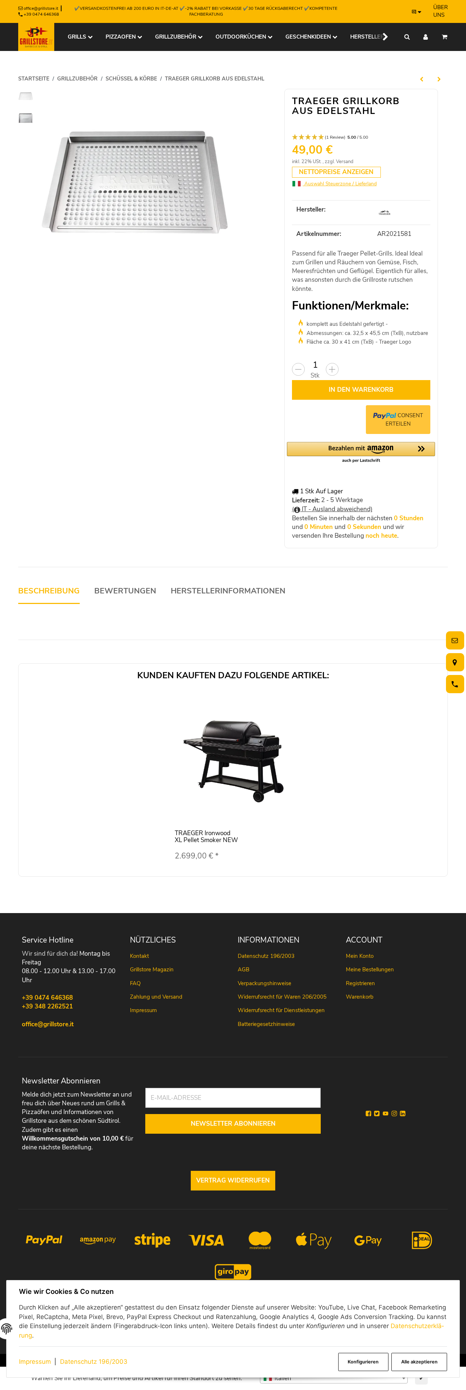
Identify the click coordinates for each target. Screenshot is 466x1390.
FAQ (135, 983)
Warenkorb (360, 996)
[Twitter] (377, 1113)
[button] (381, 37)
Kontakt (139, 956)
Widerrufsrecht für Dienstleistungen (281, 1010)
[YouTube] (385, 1113)
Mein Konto (360, 956)
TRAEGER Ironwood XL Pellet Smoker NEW (206, 836)
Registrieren (360, 983)
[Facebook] (368, 1113)
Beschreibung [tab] (49, 591)
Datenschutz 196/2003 (93, 1361)
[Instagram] (394, 1113)
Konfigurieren (363, 1362)
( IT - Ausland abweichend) (332, 509)
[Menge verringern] (298, 369)
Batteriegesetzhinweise (266, 1024)
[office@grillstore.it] (453, 640)
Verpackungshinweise (264, 983)
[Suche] (407, 37)
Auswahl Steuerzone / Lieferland (340, 183)
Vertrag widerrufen (233, 1180)
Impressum (35, 1361)
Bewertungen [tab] (125, 591)
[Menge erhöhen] (332, 369)
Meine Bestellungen (370, 969)
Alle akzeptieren (419, 1362)
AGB (243, 969)
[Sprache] (417, 11)
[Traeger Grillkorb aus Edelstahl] (134, 183)
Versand (345, 161)
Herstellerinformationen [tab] (228, 591)
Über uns (440, 11)
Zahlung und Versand (156, 996)
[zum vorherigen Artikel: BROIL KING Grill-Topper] (421, 79)
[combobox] (334, 1378)
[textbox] (333, 1378)
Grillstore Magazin (152, 969)
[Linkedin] (403, 1113)
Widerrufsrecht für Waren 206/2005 (282, 996)
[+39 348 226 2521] (453, 684)
